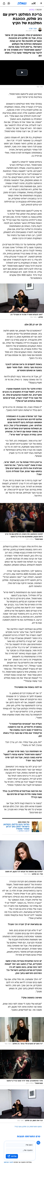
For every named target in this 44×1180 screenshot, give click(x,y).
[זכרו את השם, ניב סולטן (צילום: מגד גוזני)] (22, 1106)
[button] (33, 3)
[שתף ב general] (4, 3)
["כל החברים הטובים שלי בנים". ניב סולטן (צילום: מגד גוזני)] (22, 1031)
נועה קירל (18, 1127)
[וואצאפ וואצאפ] (9, 3)
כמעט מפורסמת (36, 1127)
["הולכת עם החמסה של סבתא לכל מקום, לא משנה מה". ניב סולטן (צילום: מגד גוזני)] (22, 858)
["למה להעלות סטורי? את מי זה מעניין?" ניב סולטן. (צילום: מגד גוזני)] (22, 301)
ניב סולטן (25, 1127)
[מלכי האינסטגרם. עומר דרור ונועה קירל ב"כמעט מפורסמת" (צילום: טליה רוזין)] (22, 1068)
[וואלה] (22, 3)
